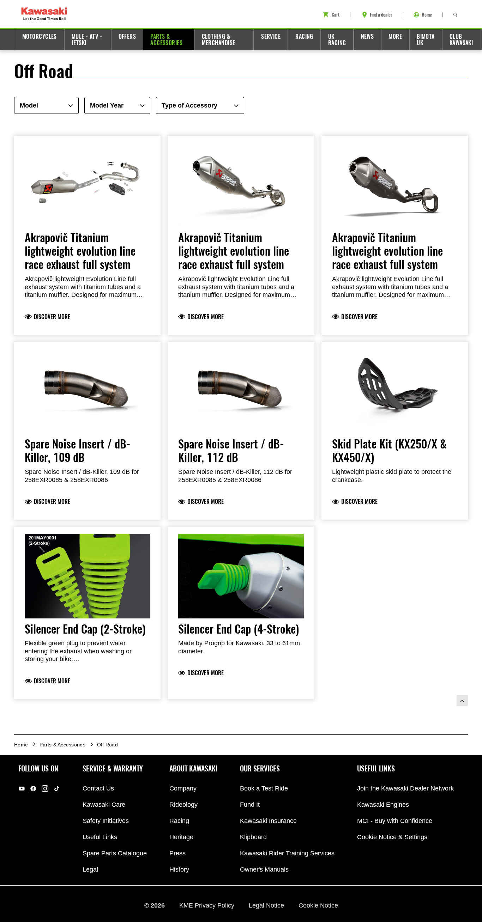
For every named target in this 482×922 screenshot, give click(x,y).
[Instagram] (45, 789)
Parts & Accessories (166, 40)
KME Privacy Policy (207, 905)
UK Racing (337, 40)
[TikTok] (56, 789)
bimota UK (426, 40)
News (367, 36)
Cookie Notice (318, 905)
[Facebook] (33, 789)
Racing (304, 36)
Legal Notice (267, 905)
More (395, 36)
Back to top (462, 700)
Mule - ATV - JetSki (87, 40)
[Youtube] (21, 789)
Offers (127, 36)
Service (271, 36)
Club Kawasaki (461, 40)
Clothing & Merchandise (218, 40)
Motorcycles (39, 36)
